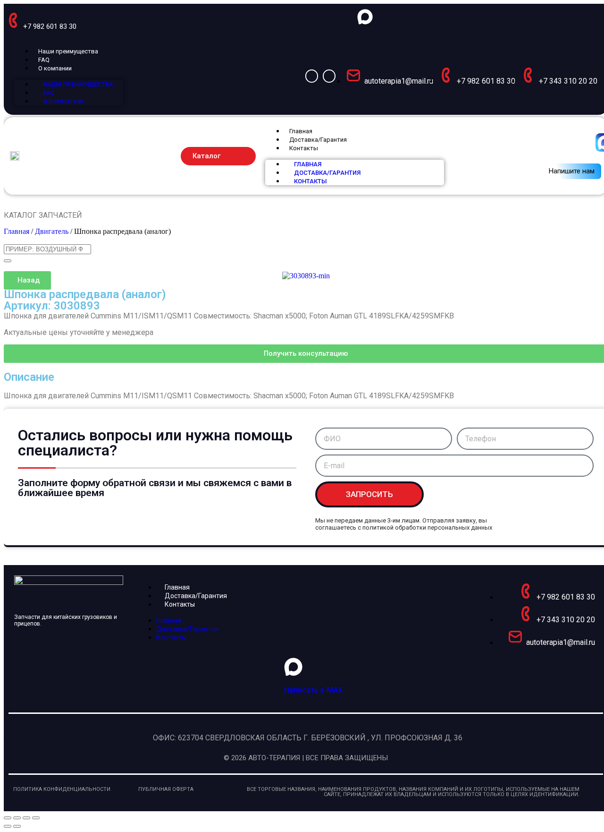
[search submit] (7, 260)
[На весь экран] (17, 817)
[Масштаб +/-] (7, 817)
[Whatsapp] (311, 75)
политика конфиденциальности (61, 789)
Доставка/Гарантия (318, 139)
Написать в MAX (313, 690)
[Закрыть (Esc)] (36, 817)
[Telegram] (329, 75)
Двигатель (51, 231)
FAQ (44, 59)
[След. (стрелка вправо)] (17, 826)
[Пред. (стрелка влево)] (7, 826)
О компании (55, 68)
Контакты (303, 148)
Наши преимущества (68, 51)
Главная (300, 131)
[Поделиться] (26, 817)
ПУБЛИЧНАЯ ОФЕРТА (165, 789)
